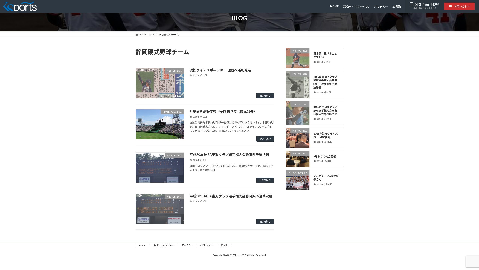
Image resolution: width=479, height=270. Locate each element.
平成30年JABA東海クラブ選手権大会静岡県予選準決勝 (231, 196)
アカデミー (187, 245)
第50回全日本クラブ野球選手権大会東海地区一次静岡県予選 (326, 110)
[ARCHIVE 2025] (297, 141)
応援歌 (224, 245)
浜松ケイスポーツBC (163, 245)
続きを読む (265, 95)
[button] (459, 6)
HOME (142, 245)
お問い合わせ (207, 245)
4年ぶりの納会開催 (325, 156)
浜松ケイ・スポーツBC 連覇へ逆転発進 (220, 70)
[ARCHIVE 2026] (297, 60)
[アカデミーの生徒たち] (297, 183)
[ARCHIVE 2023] (297, 164)
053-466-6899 (427, 4)
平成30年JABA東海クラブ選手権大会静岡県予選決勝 (229, 155)
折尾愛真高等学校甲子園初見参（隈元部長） (223, 111)
